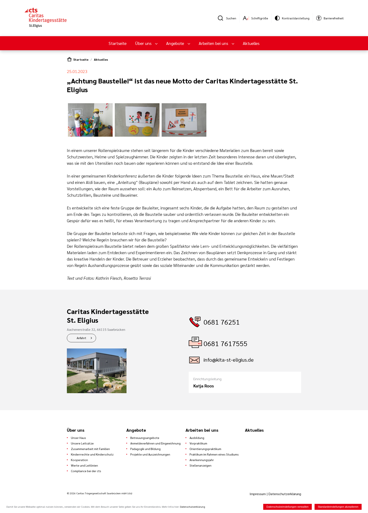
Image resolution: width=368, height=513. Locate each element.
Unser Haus (78, 438)
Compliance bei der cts (86, 471)
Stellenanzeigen (200, 465)
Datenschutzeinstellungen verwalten (287, 506)
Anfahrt (81, 338)
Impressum (258, 494)
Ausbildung (197, 438)
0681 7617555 (225, 343)
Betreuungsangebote (144, 438)
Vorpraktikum (198, 443)
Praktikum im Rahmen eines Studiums (214, 454)
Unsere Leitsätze (82, 443)
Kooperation (79, 460)
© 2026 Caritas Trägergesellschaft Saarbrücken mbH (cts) (99, 493)
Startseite (117, 43)
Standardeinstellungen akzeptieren (338, 506)
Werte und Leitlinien (84, 465)
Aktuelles (251, 43)
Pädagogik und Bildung (145, 449)
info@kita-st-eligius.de (229, 359)
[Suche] (222, 18)
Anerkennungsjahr (202, 460)
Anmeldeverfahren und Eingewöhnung (155, 443)
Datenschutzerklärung (284, 494)
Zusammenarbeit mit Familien (90, 449)
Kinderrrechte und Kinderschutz (92, 454)
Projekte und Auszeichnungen (150, 454)
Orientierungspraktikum (205, 449)
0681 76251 (222, 321)
